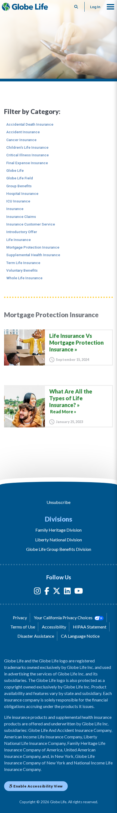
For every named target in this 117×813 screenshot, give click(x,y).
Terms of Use (22, 626)
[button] (110, 6)
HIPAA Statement (89, 626)
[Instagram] (37, 592)
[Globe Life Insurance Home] (25, 7)
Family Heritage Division (58, 529)
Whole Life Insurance (24, 278)
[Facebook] (46, 592)
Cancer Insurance (21, 140)
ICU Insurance (18, 201)
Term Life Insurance (23, 263)
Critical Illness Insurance (27, 155)
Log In (95, 7)
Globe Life (15, 170)
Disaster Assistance (35, 636)
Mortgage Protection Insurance (32, 247)
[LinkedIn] (67, 592)
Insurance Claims (21, 216)
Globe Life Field (19, 178)
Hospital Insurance (22, 193)
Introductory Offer (21, 232)
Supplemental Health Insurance (33, 255)
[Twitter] (56, 592)
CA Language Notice (80, 636)
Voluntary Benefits (22, 270)
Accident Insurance (23, 132)
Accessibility (54, 626)
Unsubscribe (58, 502)
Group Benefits (19, 186)
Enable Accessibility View (38, 786)
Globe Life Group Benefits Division (58, 549)
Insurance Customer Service (30, 224)
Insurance (14, 209)
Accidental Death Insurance (29, 124)
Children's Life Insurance (27, 147)
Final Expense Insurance (27, 163)
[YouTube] (78, 592)
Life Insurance (18, 239)
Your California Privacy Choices (63, 617)
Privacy (20, 617)
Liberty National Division (58, 539)
